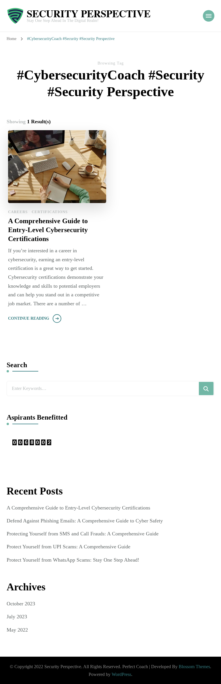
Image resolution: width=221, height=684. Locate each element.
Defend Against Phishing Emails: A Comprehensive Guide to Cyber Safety (85, 521)
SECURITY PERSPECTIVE (88, 13)
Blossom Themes (194, 666)
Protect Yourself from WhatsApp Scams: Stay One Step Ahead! (73, 560)
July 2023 (17, 616)
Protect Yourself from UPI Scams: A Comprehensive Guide (68, 547)
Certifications (50, 212)
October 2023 (21, 604)
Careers (18, 212)
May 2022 (17, 630)
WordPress (121, 674)
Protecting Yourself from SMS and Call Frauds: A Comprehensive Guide (83, 534)
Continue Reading (28, 318)
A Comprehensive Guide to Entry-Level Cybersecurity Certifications (48, 229)
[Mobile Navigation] (208, 16)
